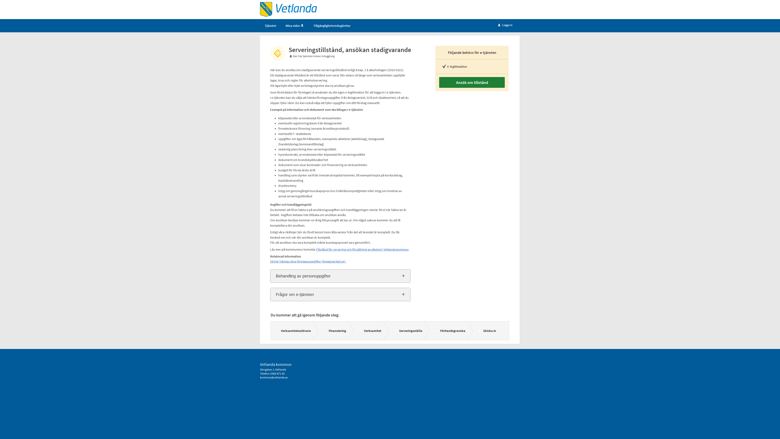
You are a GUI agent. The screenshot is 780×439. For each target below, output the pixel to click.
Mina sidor (293, 26)
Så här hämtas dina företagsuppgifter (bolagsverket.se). (308, 261)
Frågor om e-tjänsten (295, 294)
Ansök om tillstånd (472, 82)
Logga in (505, 25)
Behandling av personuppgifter (303, 276)
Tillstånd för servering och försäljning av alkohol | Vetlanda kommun (362, 249)
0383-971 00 (277, 373)
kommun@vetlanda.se (274, 377)
